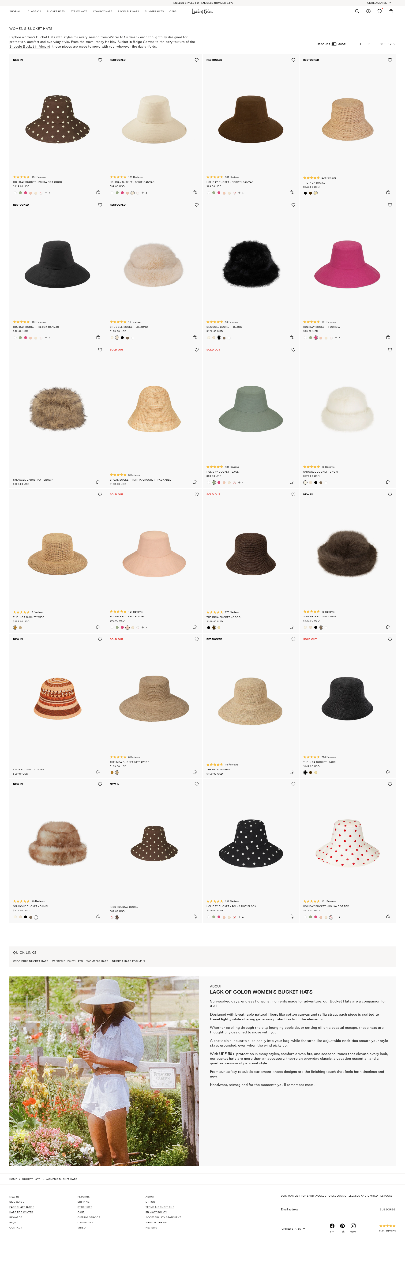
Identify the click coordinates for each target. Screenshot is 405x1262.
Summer (130, 37)
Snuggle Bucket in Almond (29, 46)
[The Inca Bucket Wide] (57, 561)
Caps (172, 11)
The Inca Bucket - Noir (319, 762)
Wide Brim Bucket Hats (31, 961)
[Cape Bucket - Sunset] (57, 706)
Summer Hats (154, 11)
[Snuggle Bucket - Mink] (127, 338)
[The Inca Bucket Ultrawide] (20, 627)
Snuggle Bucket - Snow (320, 471)
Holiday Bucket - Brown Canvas (230, 182)
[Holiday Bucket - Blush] (31, 193)
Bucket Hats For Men (128, 961)
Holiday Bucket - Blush (127, 616)
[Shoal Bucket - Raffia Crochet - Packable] (154, 416)
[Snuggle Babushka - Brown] (57, 416)
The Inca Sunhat (218, 769)
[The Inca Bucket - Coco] (310, 193)
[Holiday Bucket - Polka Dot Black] (251, 851)
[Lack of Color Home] (202, 11)
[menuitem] (17, 11)
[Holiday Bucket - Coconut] (15, 193)
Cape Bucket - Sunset (28, 769)
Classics (34, 11)
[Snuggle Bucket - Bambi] (133, 338)
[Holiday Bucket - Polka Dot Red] (41, 193)
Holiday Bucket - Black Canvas (36, 326)
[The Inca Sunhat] (251, 706)
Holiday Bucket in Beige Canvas (129, 42)
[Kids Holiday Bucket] (154, 851)
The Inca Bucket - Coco (223, 617)
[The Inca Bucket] (348, 126)
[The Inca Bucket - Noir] (305, 193)
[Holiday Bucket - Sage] (20, 193)
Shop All (15, 11)
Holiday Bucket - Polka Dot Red (326, 906)
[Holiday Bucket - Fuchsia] (25, 193)
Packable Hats (128, 11)
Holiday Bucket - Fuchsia (321, 326)
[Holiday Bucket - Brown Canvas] (251, 126)
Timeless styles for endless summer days (202, 2)
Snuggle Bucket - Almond (129, 326)
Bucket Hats (56, 11)
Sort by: (386, 44)
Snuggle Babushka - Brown (33, 479)
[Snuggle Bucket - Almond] (154, 271)
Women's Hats (97, 961)
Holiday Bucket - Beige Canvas (132, 182)
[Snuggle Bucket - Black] (122, 337)
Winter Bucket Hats (67, 961)
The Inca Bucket (315, 182)
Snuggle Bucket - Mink (320, 616)
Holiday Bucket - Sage (222, 471)
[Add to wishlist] (100, 60)
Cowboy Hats (102, 11)
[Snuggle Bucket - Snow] (112, 337)
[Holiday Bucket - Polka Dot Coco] (57, 126)
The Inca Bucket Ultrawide (129, 762)
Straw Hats (79, 11)
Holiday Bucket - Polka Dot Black (231, 906)
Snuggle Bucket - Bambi (30, 906)
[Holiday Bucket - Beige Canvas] (36, 193)
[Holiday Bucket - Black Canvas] (57, 271)
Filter (362, 44)
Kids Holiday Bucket (125, 906)
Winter (114, 37)
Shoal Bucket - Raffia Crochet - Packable (140, 479)
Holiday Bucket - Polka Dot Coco (37, 182)
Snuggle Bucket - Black (224, 326)
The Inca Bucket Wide (28, 617)
